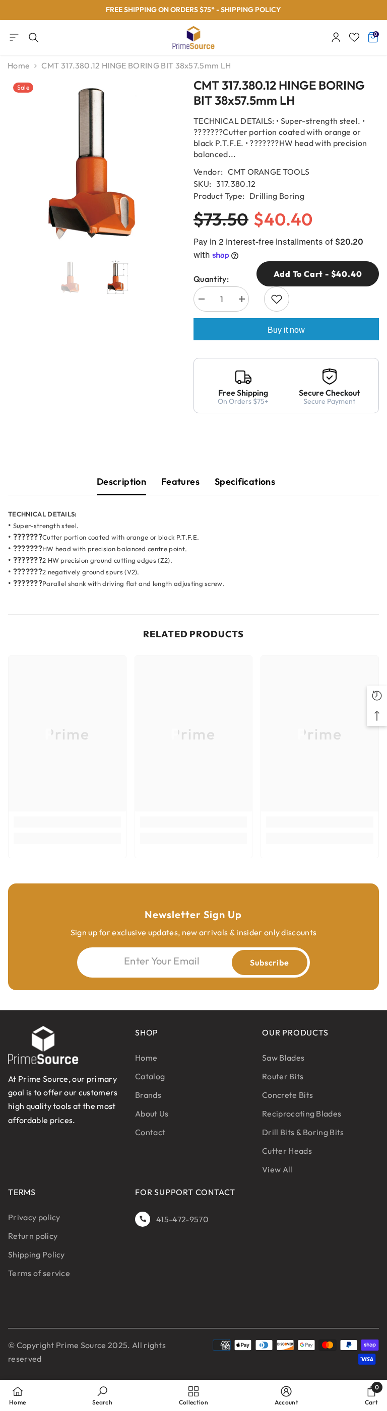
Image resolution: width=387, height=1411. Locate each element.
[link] (67, 822)
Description (121, 481)
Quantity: (211, 279)
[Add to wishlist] (276, 299)
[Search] (34, 38)
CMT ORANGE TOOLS (268, 172)
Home (19, 65)
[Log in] (336, 37)
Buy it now (286, 330)
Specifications (245, 481)
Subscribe (269, 962)
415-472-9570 (182, 1219)
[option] (193, 10)
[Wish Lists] (354, 37)
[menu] (14, 37)
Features (180, 481)
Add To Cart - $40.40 (318, 274)
